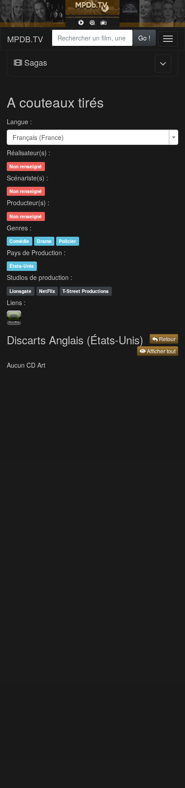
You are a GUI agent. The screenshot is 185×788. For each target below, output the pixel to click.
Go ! (144, 37)
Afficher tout (160, 351)
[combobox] (92, 37)
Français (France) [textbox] (38, 137)
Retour (167, 338)
